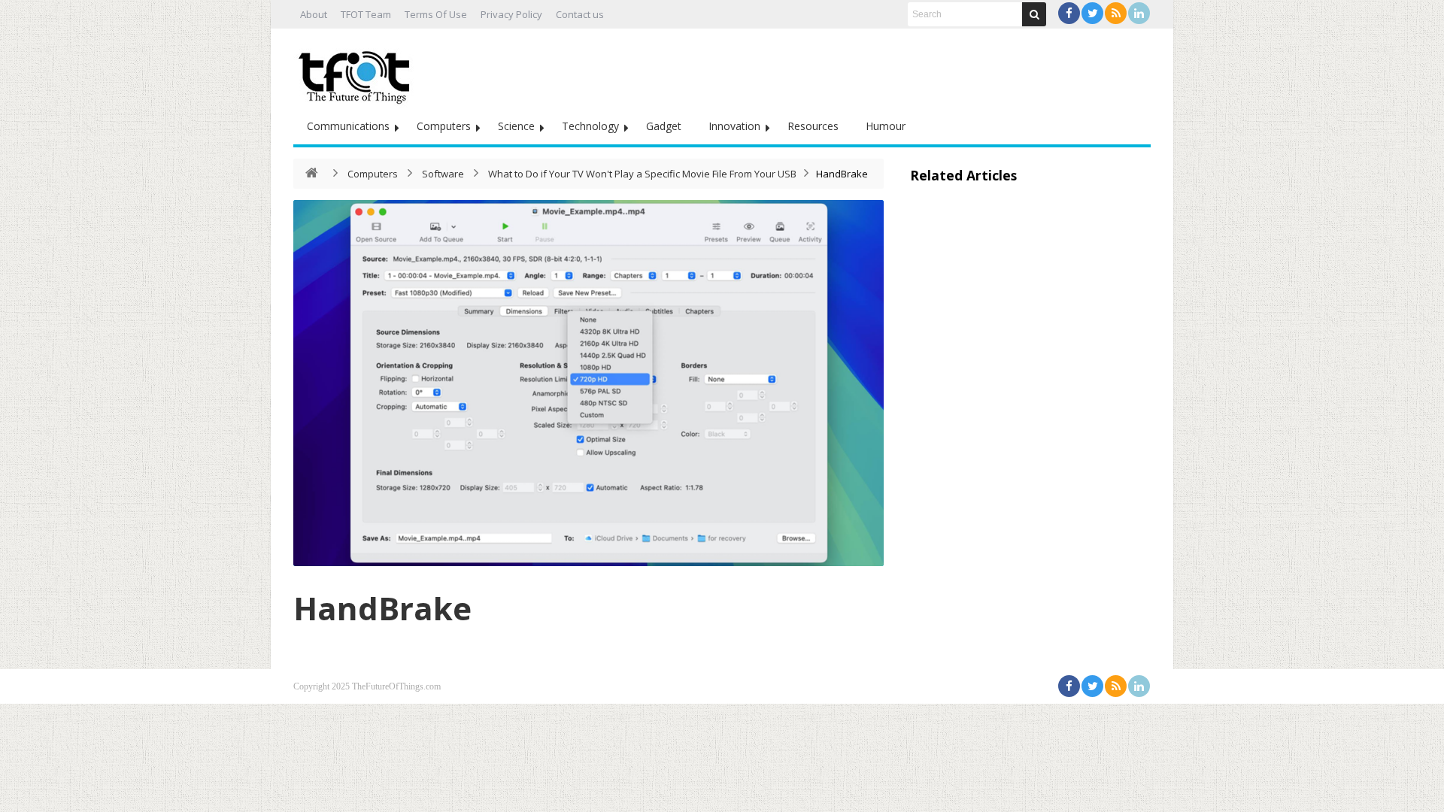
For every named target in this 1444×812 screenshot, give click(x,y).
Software (443, 173)
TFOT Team (366, 14)
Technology (590, 126)
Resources (813, 126)
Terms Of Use (436, 14)
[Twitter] (1092, 13)
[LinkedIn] (1139, 13)
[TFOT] (357, 72)
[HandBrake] (588, 383)
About (313, 14)
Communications (348, 126)
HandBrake (382, 607)
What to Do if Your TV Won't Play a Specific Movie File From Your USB (642, 173)
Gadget (663, 126)
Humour (886, 126)
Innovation (734, 126)
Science (516, 126)
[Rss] (1115, 13)
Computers (444, 126)
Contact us (580, 14)
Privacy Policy (511, 14)
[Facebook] (1069, 13)
